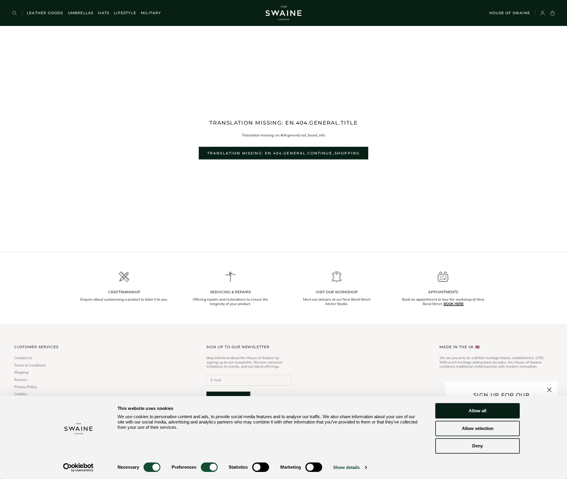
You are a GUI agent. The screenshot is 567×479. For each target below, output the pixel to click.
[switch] (209, 467)
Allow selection (477, 428)
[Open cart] (552, 13)
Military (151, 13)
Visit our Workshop (337, 292)
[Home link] (283, 13)
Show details (346, 467)
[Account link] (542, 13)
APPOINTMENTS (443, 292)
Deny (477, 445)
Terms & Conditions (30, 365)
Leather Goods (45, 13)
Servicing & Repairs (230, 292)
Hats (103, 13)
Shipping (21, 372)
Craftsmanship (124, 292)
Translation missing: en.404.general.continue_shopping (283, 153)
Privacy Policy (25, 387)
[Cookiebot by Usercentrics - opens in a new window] (78, 467)
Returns (20, 380)
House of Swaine (509, 13)
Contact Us (23, 358)
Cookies (20, 394)
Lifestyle (125, 13)
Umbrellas (81, 13)
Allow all (477, 410)
